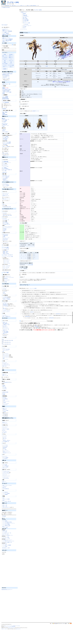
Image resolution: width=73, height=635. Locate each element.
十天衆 (9, 340)
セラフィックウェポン (6, 401)
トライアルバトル (5, 164)
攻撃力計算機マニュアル (6, 175)
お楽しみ (11, 66)
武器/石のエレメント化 (5, 119)
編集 (6, 5)
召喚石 (5, 62)
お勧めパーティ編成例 (5, 146)
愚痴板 (3, 93)
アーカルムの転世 (11, 65)
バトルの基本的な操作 (5, 161)
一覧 (29, 5)
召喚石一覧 (4, 409)
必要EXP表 (4, 129)
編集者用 (4, 68)
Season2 (7, 478)
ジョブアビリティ (5, 302)
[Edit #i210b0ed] (27, 131)
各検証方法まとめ (5, 180)
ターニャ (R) (31, 264)
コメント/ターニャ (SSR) (6, 538)
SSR (3, 335)
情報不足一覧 (5, 34)
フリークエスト (4, 218)
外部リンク (5, 66)
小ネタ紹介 (24, 26)
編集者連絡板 (4, 114)
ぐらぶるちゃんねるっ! (5, 472)
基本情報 (24, 13)
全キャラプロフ (4, 362)
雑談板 (3, 87)
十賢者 (6, 281)
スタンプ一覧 (4, 431)
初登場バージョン (24, 12)
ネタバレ (24, 27)
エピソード (24, 21)
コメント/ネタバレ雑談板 (6, 524)
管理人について (5, 41)
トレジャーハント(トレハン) (6, 162)
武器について (4, 374)
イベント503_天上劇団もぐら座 (7, 542)
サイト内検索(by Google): (5, 47)
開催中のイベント (5, 30)
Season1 (4, 478)
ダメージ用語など (4, 167)
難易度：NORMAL (5, 251)
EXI (3, 293)
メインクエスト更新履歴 (6, 493)
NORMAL (4, 206)
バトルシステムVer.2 (5, 166)
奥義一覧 (3, 130)
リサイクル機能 (4, 120)
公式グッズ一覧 (4, 506)
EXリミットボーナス (6, 354)
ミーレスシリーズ (6, 279)
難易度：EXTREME (6, 253)
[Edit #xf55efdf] (29, 284)
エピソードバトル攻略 (26, 22)
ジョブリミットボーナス (6, 311)
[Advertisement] (10, 17)
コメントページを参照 (32, 288)
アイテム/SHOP (4, 63)
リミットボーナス (5, 353)
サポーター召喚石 (5, 410)
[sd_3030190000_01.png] (26, 123)
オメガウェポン (5, 404)
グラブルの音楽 (4, 464)
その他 (9, 342)
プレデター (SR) (13, 2)
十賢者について (4, 333)
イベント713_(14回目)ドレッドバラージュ (8, 523)
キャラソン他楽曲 (5, 466)
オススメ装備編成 (5, 136)
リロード (24, 5)
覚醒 (3, 358)
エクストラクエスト (5, 234)
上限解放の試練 (4, 124)
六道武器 (4, 402)
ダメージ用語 (4, 170)
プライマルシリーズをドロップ (7, 226)
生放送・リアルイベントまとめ (6, 485)
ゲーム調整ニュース (5, 32)
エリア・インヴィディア (6, 265)
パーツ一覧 (4, 309)
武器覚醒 (3, 394)
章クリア (7, 80)
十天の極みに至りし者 (6, 224)
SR (5, 335)
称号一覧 (3, 430)
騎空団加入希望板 (5, 98)
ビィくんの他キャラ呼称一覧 (6, 501)
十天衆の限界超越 (5, 332)
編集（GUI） (9, 5)
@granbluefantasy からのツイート (7, 589)
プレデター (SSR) (38, 9)
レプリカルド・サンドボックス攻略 (7, 256)
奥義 (3, 351)
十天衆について (4, 330)
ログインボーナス (5, 426)
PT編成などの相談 (5, 90)
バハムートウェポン (6, 403)
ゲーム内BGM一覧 (5, 465)
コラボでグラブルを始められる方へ (7, 73)
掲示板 (5, 54)
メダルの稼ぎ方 (5, 458)
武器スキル (4, 386)
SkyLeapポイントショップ (7, 452)
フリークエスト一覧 (6, 219)
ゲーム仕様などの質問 (6, 89)
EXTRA (10, 206)
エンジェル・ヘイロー (5, 125)
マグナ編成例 (5, 139)
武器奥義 (3, 385)
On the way (26, 24)
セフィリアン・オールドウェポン (9, 277)
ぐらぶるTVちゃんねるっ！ (6, 471)
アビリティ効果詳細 (5, 168)
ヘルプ (37, 5)
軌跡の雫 (4, 448)
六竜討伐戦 (4, 228)
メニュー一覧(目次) (5, 33)
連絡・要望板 (4, 112)
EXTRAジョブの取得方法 (6, 299)
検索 (31, 5)
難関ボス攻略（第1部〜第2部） (7, 215)
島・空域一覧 (4, 432)
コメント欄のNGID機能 (6, 40)
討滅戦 (3, 126)
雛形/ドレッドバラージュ (6, 526)
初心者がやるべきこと (5, 74)
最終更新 (34, 5)
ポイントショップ (5, 450)
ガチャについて (5, 31)
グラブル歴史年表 (5, 492)
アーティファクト (5, 359)
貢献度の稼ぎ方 (4, 172)
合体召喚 (4, 411)
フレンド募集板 (5, 96)
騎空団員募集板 (5, 97)
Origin (4, 292)
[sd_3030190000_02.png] (40, 123)
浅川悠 (47, 66)
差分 (14, 5)
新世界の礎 (5, 278)
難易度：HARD (5, 252)
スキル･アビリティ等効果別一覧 (7, 169)
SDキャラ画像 (25, 18)
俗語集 (3, 500)
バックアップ (18, 5)
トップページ (5, 28)
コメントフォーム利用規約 (7, 39)
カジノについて (4, 456)
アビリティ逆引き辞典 (6, 349)
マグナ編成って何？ (6, 137)
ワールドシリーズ (6, 280)
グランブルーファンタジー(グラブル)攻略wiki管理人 (9, 626)
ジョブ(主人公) (5, 57)
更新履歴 (10, 31)
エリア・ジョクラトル (6, 266)
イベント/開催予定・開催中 (6, 525)
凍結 (12, 5)
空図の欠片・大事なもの (6, 440)
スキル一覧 (4, 388)
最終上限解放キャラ (6, 323)
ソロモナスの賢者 (6, 272)
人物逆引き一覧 (4, 322)
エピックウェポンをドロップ (7, 227)
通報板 (3, 113)
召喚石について (4, 408)
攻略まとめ (3, 118)
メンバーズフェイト (5, 242)
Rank (5, 80)
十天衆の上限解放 (5, 331)
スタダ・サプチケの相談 (6, 92)
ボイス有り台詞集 (25, 19)
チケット (4, 439)
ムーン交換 (4, 449)
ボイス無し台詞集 (25, 20)
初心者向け (11, 54)
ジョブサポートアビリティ (6, 310)
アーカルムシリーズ (8, 276)
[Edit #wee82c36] (26, 113)
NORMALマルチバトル (5, 195)
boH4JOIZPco (58, 313)
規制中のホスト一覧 (6, 84)
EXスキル (3, 393)
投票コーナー (4, 481)
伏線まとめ (4, 487)
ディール (3, 163)
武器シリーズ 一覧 (5, 375)
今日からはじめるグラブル (6, 507)
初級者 (4, 155)
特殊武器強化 (4, 397)
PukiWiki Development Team (11, 627)
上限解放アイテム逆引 (6, 324)
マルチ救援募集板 (5, 102)
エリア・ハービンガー (7, 263)
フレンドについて (5, 423)
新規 (27, 5)
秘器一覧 (4, 308)
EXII (5, 293)
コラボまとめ (4, 486)
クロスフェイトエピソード (27, 25)
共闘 (11, 62)
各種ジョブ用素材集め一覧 (6, 316)
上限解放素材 (25, 15)
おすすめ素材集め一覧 (5, 441)
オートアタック (4, 165)
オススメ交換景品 (5, 457)
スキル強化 (4, 387)
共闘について (4, 204)
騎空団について (4, 422)
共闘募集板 (4, 108)
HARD (7, 206)
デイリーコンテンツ (5, 123)
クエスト (11, 63)
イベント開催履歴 (5, 494)
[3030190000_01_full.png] (34, 49)
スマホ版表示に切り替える (6, 7)
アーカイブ (5, 65)
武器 (5, 60)
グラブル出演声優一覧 (5, 488)
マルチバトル (11, 60)
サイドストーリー (5, 186)
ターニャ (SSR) (4, 531)
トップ (3, 5)
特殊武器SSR (6, 382)
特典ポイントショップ (6, 451)
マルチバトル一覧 (5, 194)
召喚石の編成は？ (5, 138)
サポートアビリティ (6, 350)
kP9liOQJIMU (27, 316)
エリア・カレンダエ (6, 267)
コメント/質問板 (4, 546)
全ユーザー (7, 155)
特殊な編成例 (5, 144)
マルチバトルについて (5, 193)
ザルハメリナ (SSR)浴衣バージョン (7, 535)
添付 (21, 5)
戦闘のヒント (11, 57)
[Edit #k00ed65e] (29, 32)
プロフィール (25, 14)
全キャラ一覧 (4, 325)
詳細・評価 (24, 17)
